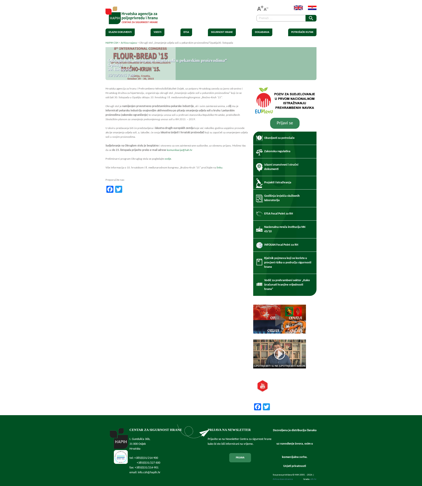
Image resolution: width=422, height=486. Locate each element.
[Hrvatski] (310, 9)
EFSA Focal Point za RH (278, 213)
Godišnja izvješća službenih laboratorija (282, 198)
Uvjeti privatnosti (294, 466)
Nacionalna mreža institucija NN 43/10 (284, 229)
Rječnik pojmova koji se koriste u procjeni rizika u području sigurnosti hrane (287, 263)
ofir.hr (313, 479)
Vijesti (157, 32)
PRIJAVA (240, 457)
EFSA (186, 32)
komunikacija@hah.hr (180, 150)
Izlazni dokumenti (120, 32)
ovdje (168, 158)
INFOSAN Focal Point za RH (281, 245)
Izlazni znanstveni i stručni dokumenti (281, 167)
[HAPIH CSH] (132, 22)
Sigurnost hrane (222, 32)
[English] (296, 9)
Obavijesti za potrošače (279, 138)
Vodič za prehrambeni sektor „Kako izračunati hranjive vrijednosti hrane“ (287, 285)
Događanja (262, 32)
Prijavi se (285, 123)
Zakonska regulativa (277, 151)
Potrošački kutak (302, 32)
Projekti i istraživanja (277, 182)
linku (219, 167)
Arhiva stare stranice (283, 479)
